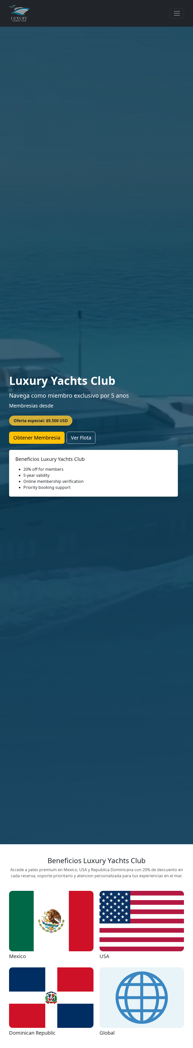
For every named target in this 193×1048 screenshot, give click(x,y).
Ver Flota (81, 437)
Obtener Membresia (36, 437)
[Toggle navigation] (177, 13)
